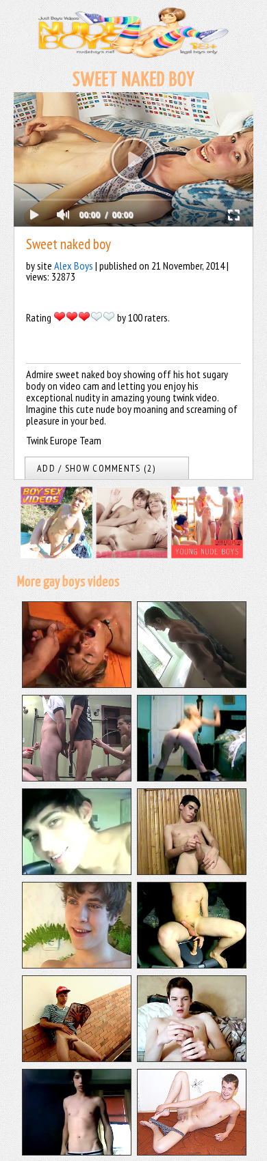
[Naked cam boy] (76, 871)
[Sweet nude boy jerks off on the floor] (191, 684)
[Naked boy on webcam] (191, 964)
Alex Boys (73, 265)
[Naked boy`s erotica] (191, 1151)
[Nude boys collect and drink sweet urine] (76, 777)
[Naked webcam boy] (76, 1151)
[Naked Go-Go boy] (191, 777)
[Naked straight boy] (76, 1058)
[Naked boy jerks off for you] (76, 964)
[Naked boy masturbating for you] (191, 871)
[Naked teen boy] (191, 1058)
